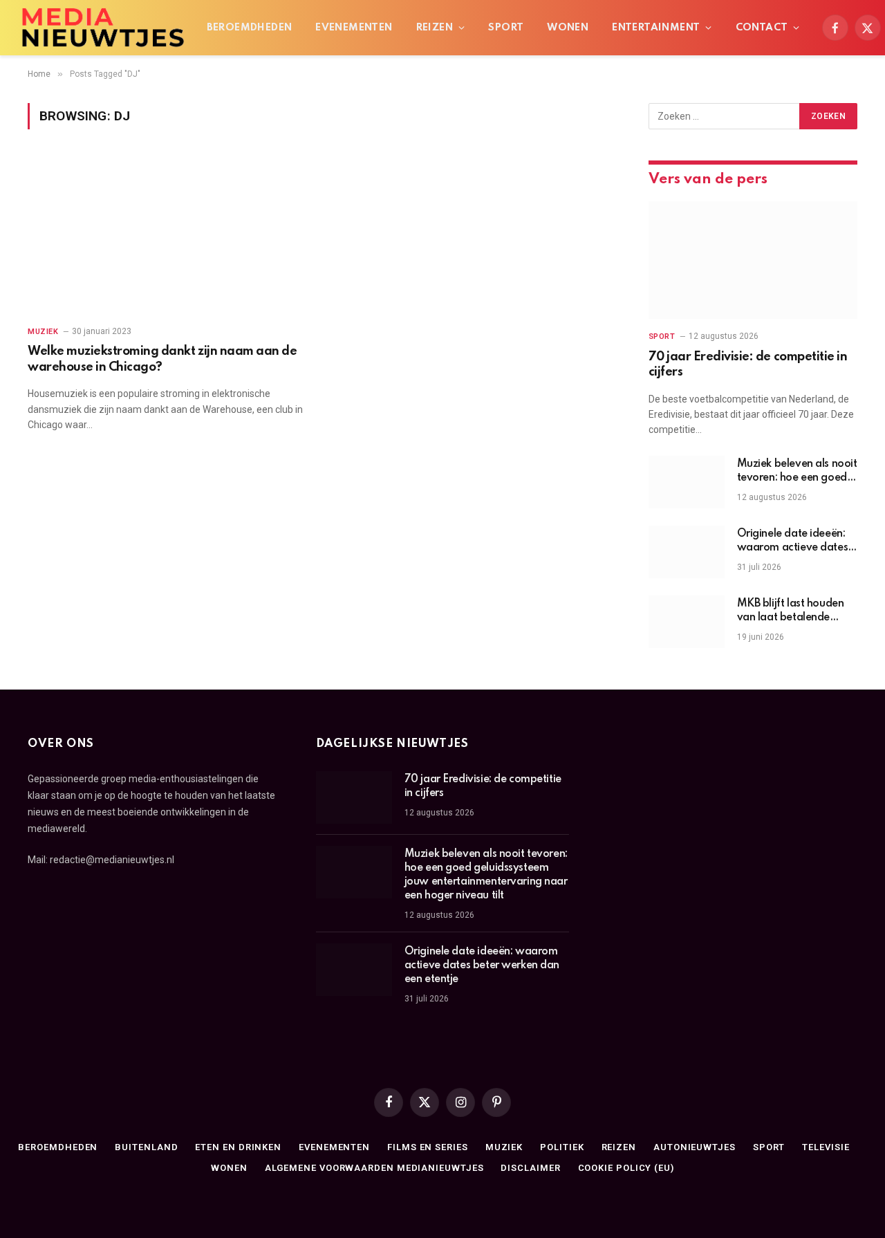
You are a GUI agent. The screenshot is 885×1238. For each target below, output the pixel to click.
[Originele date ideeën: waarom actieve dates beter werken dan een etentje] (687, 552)
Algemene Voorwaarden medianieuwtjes (374, 1168)
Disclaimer (530, 1168)
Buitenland (146, 1147)
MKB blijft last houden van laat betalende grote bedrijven (790, 611)
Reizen (434, 28)
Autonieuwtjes (694, 1147)
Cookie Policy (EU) (626, 1168)
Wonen (567, 28)
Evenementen (353, 28)
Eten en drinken (238, 1147)
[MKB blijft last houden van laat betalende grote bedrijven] (687, 621)
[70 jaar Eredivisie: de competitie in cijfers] (753, 260)
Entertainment (656, 28)
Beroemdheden (249, 28)
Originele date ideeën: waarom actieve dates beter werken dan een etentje (792, 541)
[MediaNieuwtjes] (103, 27)
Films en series (427, 1147)
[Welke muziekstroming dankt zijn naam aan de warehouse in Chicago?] (167, 235)
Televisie (825, 1147)
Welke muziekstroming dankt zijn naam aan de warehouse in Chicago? (162, 359)
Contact (762, 28)
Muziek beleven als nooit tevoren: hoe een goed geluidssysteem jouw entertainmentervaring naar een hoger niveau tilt (797, 472)
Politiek (562, 1147)
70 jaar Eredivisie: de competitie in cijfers (748, 364)
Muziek (43, 331)
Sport (505, 28)
